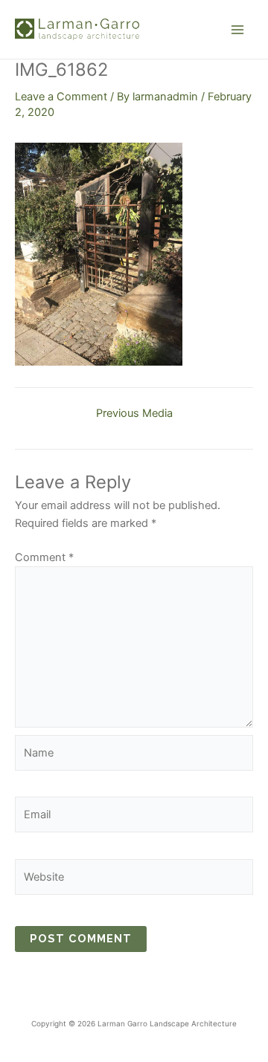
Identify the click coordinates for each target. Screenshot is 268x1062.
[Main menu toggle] (237, 29)
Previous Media (134, 413)
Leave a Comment (61, 96)
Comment (44, 557)
